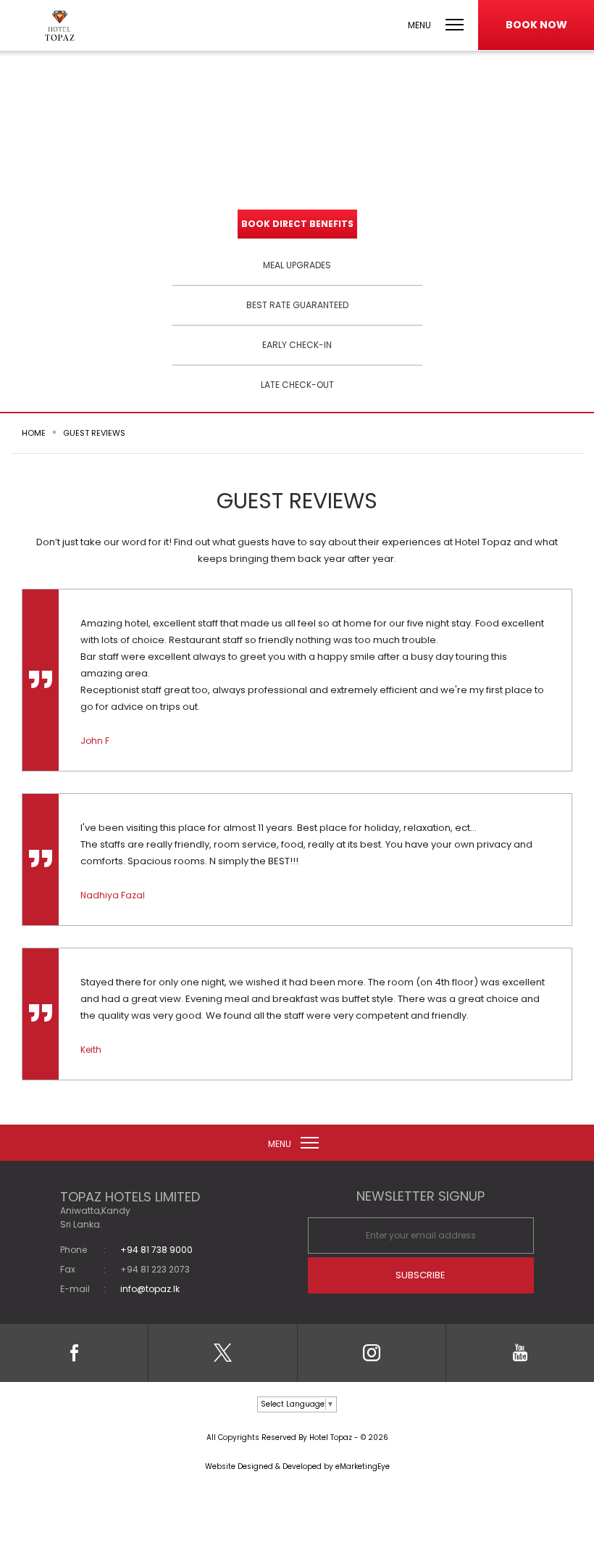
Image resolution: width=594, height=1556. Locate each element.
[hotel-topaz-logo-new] (60, 25)
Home (34, 433)
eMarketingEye (362, 1466)
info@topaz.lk (150, 1289)
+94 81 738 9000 (156, 1250)
